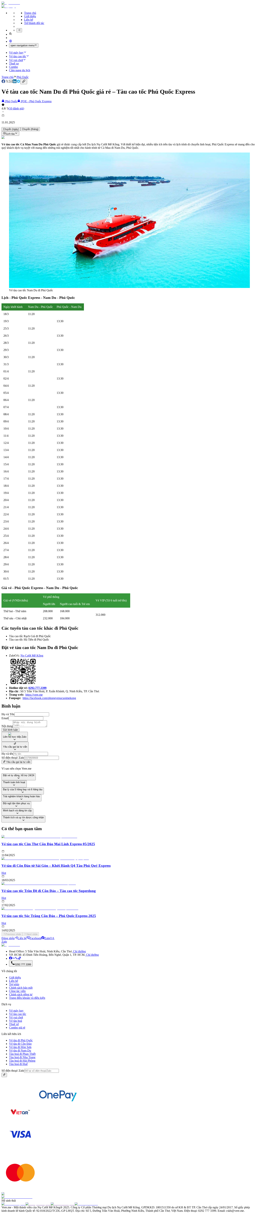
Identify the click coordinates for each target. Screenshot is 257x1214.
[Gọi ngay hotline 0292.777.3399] (16, 958)
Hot (4, 873)
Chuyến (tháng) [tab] (30, 129)
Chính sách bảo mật (21, 987)
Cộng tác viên (17, 991)
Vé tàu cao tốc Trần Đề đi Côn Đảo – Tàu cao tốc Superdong (49, 891)
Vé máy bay (16, 52)
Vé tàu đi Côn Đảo (20, 1043)
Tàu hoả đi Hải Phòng (22, 1060)
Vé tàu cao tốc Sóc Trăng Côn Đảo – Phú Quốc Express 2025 (49, 916)
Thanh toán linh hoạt (14, 782)
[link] (3, 82)
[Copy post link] (23, 81)
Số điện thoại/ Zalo (13, 757)
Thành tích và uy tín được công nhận (23, 817)
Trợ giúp (14, 984)
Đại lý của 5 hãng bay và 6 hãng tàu (22, 789)
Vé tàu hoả (15, 1020)
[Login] (10, 41)
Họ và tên (7, 753)
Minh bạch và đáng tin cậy (17, 810)
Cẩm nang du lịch (19, 70)
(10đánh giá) (16, 108)
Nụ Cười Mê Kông (32, 655)
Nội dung (7, 726)
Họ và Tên (8, 714)
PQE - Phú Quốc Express (36, 101)
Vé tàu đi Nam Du (20, 1050)
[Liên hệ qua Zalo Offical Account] (13, 958)
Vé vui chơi (16, 60)
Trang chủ (30, 12)
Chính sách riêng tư (20, 994)
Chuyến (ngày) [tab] (11, 129)
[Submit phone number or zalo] (4, 1075)
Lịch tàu (10, 133)
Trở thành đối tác (34, 23)
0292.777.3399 (37, 687)
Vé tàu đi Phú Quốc (21, 1040)
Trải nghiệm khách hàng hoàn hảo (21, 796)
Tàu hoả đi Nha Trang (22, 1057)
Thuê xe (14, 63)
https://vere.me (34, 694)
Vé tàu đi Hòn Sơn (20, 1047)
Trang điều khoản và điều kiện (27, 997)
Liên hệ (28, 19)
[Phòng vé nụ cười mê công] (10, 958)
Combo (13, 66)
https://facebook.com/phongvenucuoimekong (49, 698)
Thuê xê (14, 1024)
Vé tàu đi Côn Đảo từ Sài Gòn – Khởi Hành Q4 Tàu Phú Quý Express (56, 866)
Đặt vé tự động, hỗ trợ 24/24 (18, 775)
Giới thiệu (30, 16)
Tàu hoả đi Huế (18, 1064)
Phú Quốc (23, 77)
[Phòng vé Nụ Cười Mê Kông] (19, 958)
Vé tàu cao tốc (17, 56)
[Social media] (19, 30)
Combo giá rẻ (17, 1027)
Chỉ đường (79, 951)
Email (5, 718)
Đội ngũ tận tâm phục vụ (16, 803)
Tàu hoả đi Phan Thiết (22, 1053)
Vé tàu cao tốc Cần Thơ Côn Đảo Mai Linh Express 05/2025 (48, 844)
